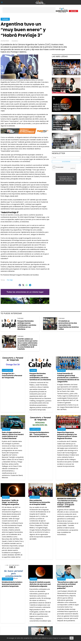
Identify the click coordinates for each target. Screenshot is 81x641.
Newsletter (58, 153)
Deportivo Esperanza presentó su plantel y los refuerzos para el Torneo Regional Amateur (67, 435)
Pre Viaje (10, 280)
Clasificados (7, 370)
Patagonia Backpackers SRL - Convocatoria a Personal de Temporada (39, 434)
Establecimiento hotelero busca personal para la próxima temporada (12, 584)
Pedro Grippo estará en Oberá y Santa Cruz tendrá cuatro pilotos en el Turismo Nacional (13, 435)
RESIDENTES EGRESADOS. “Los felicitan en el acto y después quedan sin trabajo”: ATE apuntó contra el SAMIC (67, 502)
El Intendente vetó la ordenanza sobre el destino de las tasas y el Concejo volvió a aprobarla (62, 143)
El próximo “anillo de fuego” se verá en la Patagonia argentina (10, 502)
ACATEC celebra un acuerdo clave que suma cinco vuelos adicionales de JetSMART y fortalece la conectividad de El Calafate (27, 344)
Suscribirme (66, 161)
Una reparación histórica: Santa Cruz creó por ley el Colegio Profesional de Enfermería (61, 69)
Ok (71, 638)
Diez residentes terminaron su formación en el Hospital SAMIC (40, 502)
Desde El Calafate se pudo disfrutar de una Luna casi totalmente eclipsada (40, 584)
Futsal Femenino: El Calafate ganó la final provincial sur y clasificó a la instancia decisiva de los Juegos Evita (68, 377)
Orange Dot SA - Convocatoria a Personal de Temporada (12, 375)
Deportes (61, 370)
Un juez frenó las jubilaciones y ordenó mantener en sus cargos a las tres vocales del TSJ (62, 87)
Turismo (5, 19)
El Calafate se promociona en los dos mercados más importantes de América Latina (69, 325)
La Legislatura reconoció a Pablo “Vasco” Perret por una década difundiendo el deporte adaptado (62, 124)
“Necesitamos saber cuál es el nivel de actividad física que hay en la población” (67, 585)
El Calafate (34, 497)
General (6, 497)
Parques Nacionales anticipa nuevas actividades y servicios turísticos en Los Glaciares (26, 325)
